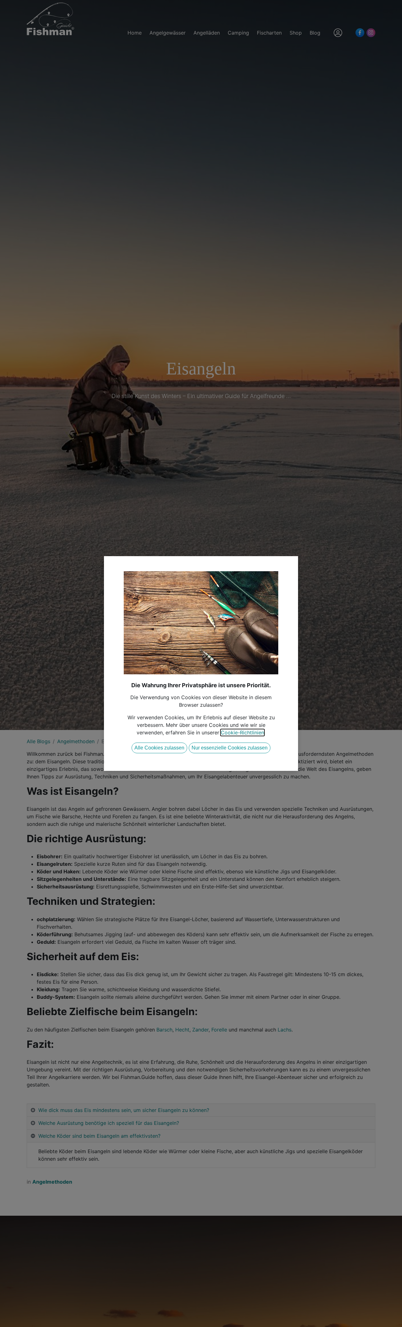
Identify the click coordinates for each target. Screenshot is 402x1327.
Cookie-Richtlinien (242, 732)
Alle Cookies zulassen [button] (159, 747)
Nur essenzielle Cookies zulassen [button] (230, 747)
